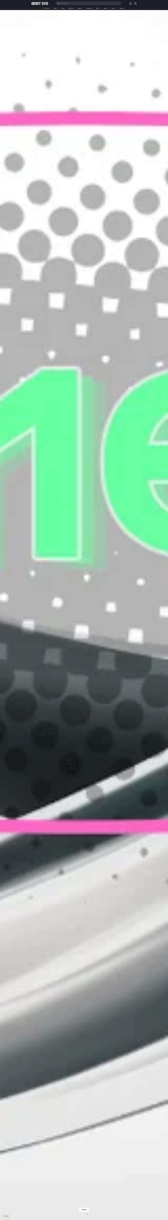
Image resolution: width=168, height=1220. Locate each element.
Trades (121, 8)
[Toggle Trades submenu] (125, 8)
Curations (89, 8)
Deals (113, 8)
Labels (79, 8)
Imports (70, 8)
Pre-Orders (46, 8)
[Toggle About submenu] (109, 8)
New (55, 8)
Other (97, 8)
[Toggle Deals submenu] (116, 8)
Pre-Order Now (84, 1209)
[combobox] (88, 3)
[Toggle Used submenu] (65, 8)
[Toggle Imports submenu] (75, 8)
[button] (135, 3)
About (105, 8)
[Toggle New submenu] (58, 8)
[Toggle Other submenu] (101, 8)
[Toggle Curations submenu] (93, 8)
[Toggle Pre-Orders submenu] (51, 8)
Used (62, 8)
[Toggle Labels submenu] (83, 8)
